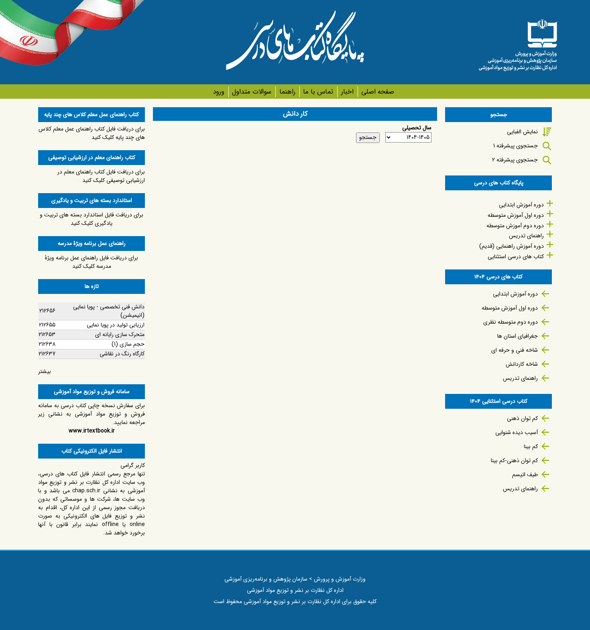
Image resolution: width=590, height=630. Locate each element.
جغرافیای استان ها (517, 336)
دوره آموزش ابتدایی (521, 204)
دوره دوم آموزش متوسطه (515, 225)
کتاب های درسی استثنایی (516, 256)
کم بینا (531, 446)
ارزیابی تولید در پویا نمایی (115, 324)
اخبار (347, 91)
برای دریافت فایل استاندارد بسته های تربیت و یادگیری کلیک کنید (91, 219)
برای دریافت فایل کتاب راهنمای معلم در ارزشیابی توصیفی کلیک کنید (101, 176)
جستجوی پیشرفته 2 (515, 159)
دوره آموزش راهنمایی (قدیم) (511, 246)
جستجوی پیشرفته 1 (515, 145)
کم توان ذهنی (522, 418)
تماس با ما (318, 91)
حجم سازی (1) (128, 344)
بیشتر (44, 371)
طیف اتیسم (525, 474)
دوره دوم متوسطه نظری (510, 322)
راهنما (287, 91)
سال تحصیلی (416, 128)
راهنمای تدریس (526, 235)
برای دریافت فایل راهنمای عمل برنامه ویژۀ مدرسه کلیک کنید (91, 262)
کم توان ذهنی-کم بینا (514, 460)
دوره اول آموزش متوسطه (516, 215)
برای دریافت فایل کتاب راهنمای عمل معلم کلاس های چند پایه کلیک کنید (92, 133)
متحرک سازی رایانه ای (119, 334)
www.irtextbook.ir (92, 430)
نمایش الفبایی (522, 131)
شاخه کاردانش (522, 364)
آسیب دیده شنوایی (516, 432)
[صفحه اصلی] (518, 42)
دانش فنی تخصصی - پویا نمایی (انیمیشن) (108, 311)
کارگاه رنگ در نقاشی (122, 353)
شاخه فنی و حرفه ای (514, 350)
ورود (218, 91)
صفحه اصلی (377, 91)
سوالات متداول (251, 91)
